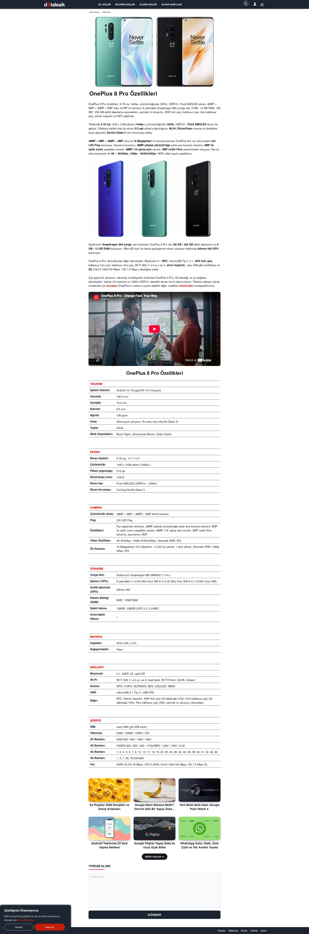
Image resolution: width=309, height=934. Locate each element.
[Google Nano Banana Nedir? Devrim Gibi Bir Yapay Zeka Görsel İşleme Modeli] (154, 790)
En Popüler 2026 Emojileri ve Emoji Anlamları (109, 807)
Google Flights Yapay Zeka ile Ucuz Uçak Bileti (154, 845)
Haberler (107, 11)
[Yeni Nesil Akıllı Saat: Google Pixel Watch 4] (199, 790)
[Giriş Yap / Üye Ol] (262, 4)
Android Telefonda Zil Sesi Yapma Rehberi (109, 845)
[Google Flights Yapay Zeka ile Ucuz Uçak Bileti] (154, 828)
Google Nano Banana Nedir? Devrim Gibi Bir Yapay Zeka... (154, 807)
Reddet (19, 927)
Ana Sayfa (94, 11)
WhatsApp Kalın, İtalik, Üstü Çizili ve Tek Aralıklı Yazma (199, 845)
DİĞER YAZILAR (153, 856)
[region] (35, 919)
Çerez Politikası (26, 920)
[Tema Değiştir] (246, 3)
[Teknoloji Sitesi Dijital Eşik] (54, 5)
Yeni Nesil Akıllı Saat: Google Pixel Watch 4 (199, 807)
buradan (112, 286)
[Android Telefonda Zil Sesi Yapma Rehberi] (109, 828)
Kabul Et (49, 927)
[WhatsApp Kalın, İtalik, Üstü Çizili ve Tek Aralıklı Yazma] (199, 828)
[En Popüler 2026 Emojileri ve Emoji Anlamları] (109, 790)
